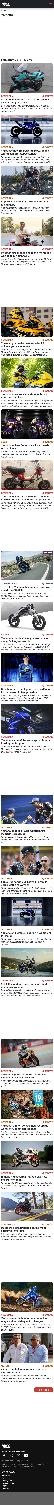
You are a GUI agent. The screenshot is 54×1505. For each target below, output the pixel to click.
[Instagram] (12, 1456)
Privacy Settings (8, 1483)
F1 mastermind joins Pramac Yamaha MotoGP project (23, 1371)
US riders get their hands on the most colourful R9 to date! (23, 1229)
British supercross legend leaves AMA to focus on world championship (25, 691)
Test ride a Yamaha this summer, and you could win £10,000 (25, 588)
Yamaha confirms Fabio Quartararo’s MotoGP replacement (23, 832)
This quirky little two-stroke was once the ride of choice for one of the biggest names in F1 (27, 498)
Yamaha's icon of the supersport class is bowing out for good (25, 742)
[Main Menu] (50, 4)
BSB (3, 442)
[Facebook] (4, 1456)
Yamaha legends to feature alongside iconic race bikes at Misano (23, 1076)
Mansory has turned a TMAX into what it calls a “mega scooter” (25, 101)
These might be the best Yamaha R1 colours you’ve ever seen (22, 345)
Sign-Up (5, 1488)
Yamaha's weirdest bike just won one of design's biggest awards (25, 640)
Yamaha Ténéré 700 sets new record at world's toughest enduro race (24, 1127)
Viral (4, 635)
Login (4, 1486)
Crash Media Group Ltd (13, 1461)
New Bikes (7, 1224)
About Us (6, 1476)
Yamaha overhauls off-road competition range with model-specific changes (24, 1320)
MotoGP (5, 827)
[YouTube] (26, 1456)
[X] (19, 1456)
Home (4, 11)
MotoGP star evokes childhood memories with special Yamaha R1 (26, 254)
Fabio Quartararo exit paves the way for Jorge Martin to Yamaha (24, 883)
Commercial (8, 584)
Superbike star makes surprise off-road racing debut (24, 203)
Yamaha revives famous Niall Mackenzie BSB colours (25, 447)
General (6, 96)
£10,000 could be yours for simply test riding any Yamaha (24, 985)
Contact (5, 1478)
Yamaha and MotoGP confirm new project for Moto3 (26, 934)
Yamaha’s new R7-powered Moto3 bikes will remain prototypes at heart (25, 152)
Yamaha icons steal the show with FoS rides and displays (24, 396)
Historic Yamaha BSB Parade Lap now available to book (24, 1178)
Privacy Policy (8, 1481)
